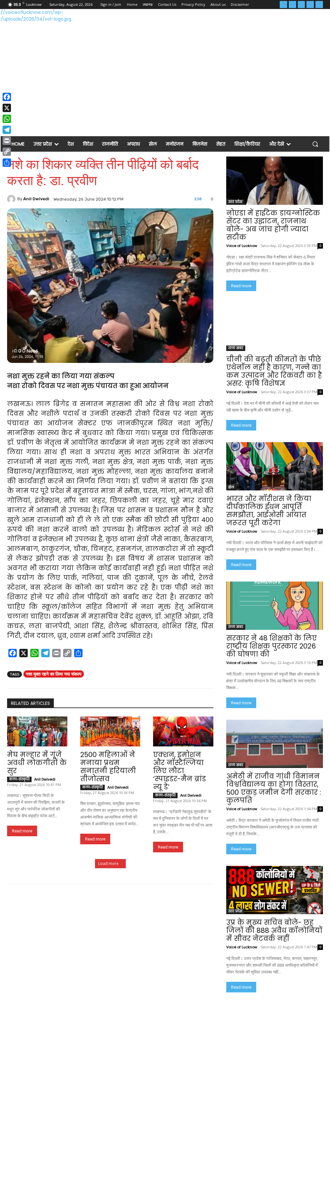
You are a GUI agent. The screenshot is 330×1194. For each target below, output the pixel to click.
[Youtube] (319, 4)
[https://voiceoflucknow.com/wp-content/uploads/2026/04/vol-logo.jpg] (39, 23)
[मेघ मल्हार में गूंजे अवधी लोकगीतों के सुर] (37, 731)
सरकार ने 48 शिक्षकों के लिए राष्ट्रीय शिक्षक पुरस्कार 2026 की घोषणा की (271, 646)
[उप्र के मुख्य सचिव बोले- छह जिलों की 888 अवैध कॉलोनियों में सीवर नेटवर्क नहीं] (274, 890)
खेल (231, 487)
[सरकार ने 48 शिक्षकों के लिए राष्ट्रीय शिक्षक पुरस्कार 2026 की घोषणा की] (274, 606)
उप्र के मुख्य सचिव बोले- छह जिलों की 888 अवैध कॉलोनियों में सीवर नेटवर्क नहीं (274, 930)
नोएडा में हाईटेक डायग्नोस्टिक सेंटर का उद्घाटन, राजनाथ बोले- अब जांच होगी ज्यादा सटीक (273, 225)
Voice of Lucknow (241, 245)
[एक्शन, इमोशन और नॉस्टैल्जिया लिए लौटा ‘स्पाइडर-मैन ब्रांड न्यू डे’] (183, 731)
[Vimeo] (310, 4)
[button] (315, 144)
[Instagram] (292, 4)
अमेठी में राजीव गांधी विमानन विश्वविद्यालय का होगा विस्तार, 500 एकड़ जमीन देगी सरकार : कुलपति (273, 788)
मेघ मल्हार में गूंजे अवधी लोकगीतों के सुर (37, 762)
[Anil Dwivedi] (12, 199)
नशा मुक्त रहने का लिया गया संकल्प (54, 674)
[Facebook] (283, 4)
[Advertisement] (165, 85)
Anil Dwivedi (36, 199)
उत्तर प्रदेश (235, 201)
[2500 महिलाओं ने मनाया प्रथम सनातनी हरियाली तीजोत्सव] (110, 731)
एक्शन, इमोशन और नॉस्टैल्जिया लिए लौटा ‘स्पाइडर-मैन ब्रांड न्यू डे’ (179, 770)
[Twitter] (301, 4)
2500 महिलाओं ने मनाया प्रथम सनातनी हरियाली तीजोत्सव (108, 766)
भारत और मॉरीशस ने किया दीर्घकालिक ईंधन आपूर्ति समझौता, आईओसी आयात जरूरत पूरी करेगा (268, 510)
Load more (108, 863)
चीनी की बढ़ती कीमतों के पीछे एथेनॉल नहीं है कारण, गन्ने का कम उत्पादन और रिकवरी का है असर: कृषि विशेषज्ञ (274, 371)
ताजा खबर (235, 348)
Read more (22, 831)
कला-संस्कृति (19, 779)
